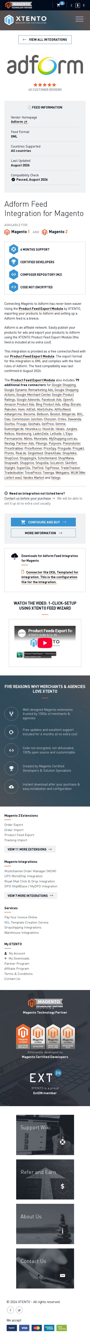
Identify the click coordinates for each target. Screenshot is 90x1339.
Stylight (9, 468)
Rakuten (10, 409)
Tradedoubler (13, 472)
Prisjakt (78, 448)
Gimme (60, 424)
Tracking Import (15, 840)
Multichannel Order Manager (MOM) (30, 871)
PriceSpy (49, 448)
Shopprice (27, 463)
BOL (80, 414)
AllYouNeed (62, 409)
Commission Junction (27, 419)
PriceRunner (33, 448)
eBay (65, 404)
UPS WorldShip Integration (23, 876)
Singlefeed (35, 453)
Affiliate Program (16, 968)
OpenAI (68, 399)
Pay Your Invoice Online (20, 917)
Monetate (40, 438)
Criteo (62, 419)
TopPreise (52, 468)
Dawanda (74, 419)
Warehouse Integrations (21, 932)
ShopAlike (69, 453)
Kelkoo (9, 433)
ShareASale (52, 453)
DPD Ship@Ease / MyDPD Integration (30, 886)
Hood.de (48, 429)
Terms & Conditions (18, 973)
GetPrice (48, 424)
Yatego (56, 477)
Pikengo (41, 443)
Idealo (59, 429)
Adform (17, 121)
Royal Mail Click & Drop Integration (29, 881)
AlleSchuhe (45, 409)
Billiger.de (68, 414)
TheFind (37, 468)
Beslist (55, 414)
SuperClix (23, 468)
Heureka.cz (33, 429)
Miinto (28, 438)
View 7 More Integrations (28, 896)
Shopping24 (28, 458)
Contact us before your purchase (28, 498)
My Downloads (18, 958)
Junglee (71, 429)
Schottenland (47, 458)
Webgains (62, 472)
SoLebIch (57, 463)
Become (29, 414)
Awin (21, 409)
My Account (16, 953)
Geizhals (34, 424)
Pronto (9, 453)
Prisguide (64, 448)
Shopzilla (42, 463)
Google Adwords (28, 399)
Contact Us (12, 978)
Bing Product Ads (48, 404)
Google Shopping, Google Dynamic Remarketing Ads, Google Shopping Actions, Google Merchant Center (41, 390)
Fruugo (21, 424)
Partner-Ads (25, 443)
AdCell (30, 409)
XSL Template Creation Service (26, 922)
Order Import (13, 830)
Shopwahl (11, 463)
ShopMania (66, 458)
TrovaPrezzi (33, 472)
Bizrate (76, 404)
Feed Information (46, 107)
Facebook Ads (52, 399)
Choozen (50, 419)
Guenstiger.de (14, 429)
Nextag (9, 443)
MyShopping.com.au (63, 438)
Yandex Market (33, 477)
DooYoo (9, 424)
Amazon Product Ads (19, 404)
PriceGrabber (13, 448)
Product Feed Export (19, 835)
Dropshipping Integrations (23, 927)
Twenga (48, 472)
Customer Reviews (45, 89)
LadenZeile (40, 433)
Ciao (7, 419)
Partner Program (16, 963)
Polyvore (55, 443)
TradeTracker (70, 468)
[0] (58, 5)
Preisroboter (71, 443)
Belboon (42, 414)
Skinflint (71, 463)
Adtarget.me (13, 414)
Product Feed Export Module (41, 308)
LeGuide (56, 433)
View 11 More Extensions (27, 849)
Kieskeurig (23, 433)
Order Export (13, 824)
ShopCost (11, 458)
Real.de (21, 453)
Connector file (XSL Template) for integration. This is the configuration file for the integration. (49, 577)
